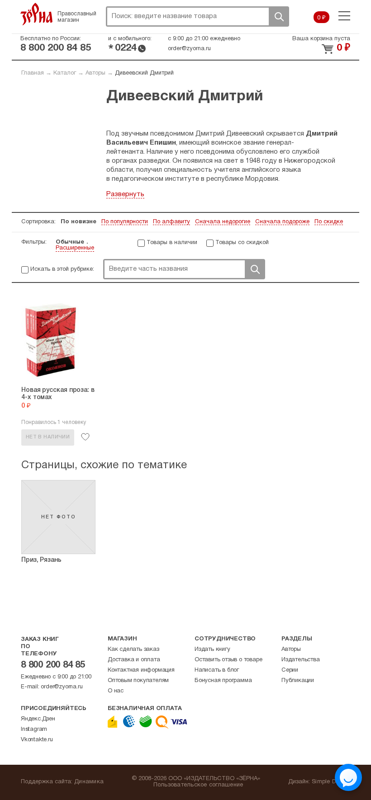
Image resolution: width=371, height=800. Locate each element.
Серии (289, 670)
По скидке (328, 222)
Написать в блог (217, 670)
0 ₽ (321, 18)
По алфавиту (171, 222)
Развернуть (125, 194)
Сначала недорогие (222, 222)
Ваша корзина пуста (321, 39)
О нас (116, 691)
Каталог (64, 73)
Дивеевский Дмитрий (144, 73)
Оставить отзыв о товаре (228, 660)
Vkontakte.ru (37, 740)
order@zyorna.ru (189, 49)
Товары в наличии (172, 242)
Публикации (297, 680)
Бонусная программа (223, 680)
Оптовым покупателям (138, 680)
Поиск (279, 16)
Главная (32, 73)
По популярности (124, 222)
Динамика (89, 782)
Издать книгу (212, 649)
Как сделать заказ (133, 649)
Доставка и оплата (134, 660)
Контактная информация (141, 670)
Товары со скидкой (242, 242)
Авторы (95, 73)
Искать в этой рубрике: (62, 269)
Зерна (36, 14)
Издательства (300, 660)
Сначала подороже (282, 222)
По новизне (78, 222)
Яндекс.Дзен (38, 719)
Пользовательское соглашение (198, 785)
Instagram (34, 729)
